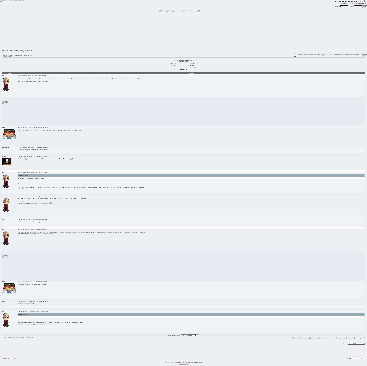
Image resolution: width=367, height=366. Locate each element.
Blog (171, 10)
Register (364, 7)
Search (179, 10)
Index (4, 55)
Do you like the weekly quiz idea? (18, 50)
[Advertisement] (183, 16)
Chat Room (193, 10)
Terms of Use (181, 364)
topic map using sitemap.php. (196, 362)
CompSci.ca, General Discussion (15, 55)
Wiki (164, 10)
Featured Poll (28, 55)
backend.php (185, 362)
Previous (10, 56)
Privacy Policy (186, 364)
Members (205, 10)
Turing (188, 10)
